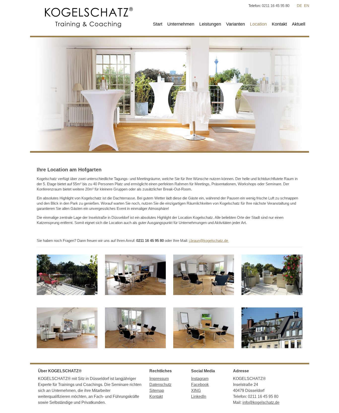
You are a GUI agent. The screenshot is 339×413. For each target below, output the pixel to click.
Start (157, 24)
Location (258, 24)
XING (196, 390)
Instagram (199, 378)
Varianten (235, 24)
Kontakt (279, 24)
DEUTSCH (299, 5)
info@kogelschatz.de (260, 402)
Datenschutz (160, 384)
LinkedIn (198, 396)
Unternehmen (180, 24)
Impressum (159, 378)
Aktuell (298, 24)
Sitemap (156, 390)
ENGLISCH (306, 5)
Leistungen (210, 24)
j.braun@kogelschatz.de (209, 240)
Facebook (200, 384)
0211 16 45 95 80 (275, 5)
